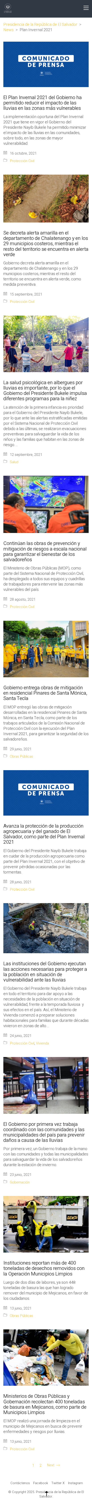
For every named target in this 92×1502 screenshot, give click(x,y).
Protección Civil (22, 161)
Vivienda (42, 1043)
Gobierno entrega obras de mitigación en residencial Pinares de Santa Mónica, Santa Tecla (45, 693)
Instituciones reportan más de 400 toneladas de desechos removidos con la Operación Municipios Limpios (44, 1268)
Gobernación (20, 1182)
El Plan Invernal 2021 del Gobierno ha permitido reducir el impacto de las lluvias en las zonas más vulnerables (42, 103)
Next (51, 1465)
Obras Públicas (21, 756)
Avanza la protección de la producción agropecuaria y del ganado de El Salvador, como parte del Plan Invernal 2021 (44, 834)
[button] (86, 8)
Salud (14, 462)
